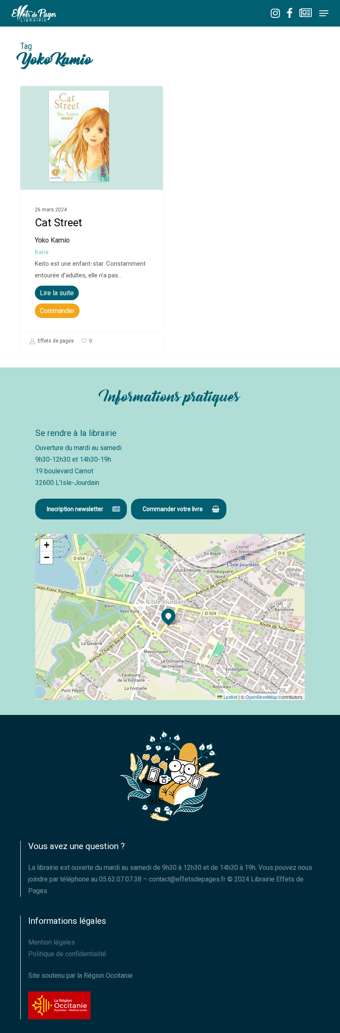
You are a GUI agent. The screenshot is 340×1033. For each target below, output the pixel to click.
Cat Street (58, 222)
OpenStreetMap (261, 696)
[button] (323, 13)
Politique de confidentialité (67, 954)
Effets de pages (55, 341)
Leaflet (229, 696)
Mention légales (51, 942)
